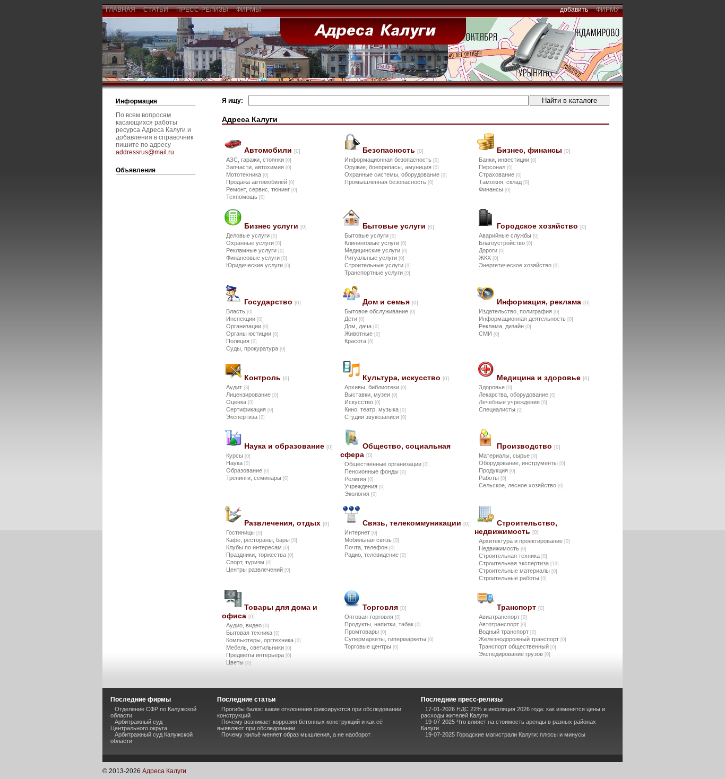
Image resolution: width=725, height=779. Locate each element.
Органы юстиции (252, 333)
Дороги (492, 250)
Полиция (241, 341)
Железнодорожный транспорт (522, 639)
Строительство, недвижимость (515, 527)
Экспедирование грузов (514, 654)
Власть (239, 311)
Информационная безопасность (391, 159)
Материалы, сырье (508, 455)
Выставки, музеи (371, 394)
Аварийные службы (509, 235)
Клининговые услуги (375, 243)
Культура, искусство (405, 377)
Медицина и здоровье (543, 377)
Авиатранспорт (503, 617)
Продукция (497, 470)
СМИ (489, 333)
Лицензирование (252, 394)
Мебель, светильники (258, 647)
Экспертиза (245, 417)
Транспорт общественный (517, 646)
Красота (359, 341)
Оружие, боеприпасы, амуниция (391, 167)
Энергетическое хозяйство (519, 265)
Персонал (496, 167)
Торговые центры (371, 646)
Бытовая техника (253, 632)
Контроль (266, 377)
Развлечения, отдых (286, 523)
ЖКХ (488, 258)
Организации (247, 326)
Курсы (238, 455)
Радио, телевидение (375, 555)
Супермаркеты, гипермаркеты (389, 639)
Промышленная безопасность (389, 182)
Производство (528, 446)
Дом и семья (390, 301)
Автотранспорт (503, 624)
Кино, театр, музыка (375, 409)
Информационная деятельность (526, 319)
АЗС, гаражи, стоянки (258, 159)
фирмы (248, 9)
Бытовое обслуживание (380, 311)
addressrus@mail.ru (145, 152)
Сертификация (249, 409)
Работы (492, 478)
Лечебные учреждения (513, 402)
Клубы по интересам (257, 547)
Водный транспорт (507, 631)
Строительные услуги (377, 265)
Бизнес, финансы (534, 150)
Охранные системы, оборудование (395, 174)
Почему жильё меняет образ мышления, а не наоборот (295, 734)
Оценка (240, 402)
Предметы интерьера (258, 655)
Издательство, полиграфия (519, 311)
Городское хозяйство (541, 226)
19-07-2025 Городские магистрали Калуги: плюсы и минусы (505, 734)
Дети (354, 319)
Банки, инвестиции (508, 159)
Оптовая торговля (372, 617)
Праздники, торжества (260, 555)
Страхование (500, 174)
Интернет (360, 532)
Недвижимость (503, 548)
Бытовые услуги (398, 226)
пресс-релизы (202, 9)
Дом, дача (361, 326)
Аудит (237, 387)
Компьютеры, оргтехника (263, 640)
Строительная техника (513, 556)
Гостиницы (244, 532)
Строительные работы (513, 578)
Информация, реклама (543, 301)
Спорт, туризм (249, 562)
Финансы (495, 189)
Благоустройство (505, 243)
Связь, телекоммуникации (416, 523)
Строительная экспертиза (519, 563)
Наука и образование (288, 446)
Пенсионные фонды (375, 471)
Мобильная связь (371, 540)
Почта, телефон (369, 547)
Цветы (238, 662)
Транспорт (521, 607)
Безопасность (393, 150)
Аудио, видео (247, 625)
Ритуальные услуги (374, 258)
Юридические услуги (258, 265)
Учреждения (364, 486)
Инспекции (244, 319)
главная (120, 9)
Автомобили (272, 150)
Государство (272, 301)
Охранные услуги (253, 243)
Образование (248, 470)
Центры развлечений (258, 569)
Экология (360, 494)
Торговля (384, 607)
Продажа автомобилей (260, 182)
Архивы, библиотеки (375, 387)
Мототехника (247, 174)
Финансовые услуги (256, 258)
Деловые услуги (251, 235)
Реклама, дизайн (505, 326)
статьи (155, 9)
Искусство (362, 402)
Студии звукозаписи (375, 417)
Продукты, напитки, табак (382, 624)
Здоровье (495, 387)
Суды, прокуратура (256, 348)
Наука (238, 463)
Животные (362, 333)
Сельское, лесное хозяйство (521, 485)
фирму (608, 9)
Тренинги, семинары (257, 478)
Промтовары (365, 631)
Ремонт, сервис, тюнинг (261, 189)
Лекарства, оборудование (517, 394)
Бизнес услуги (275, 226)
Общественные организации (386, 464)
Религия (359, 479)
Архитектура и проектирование (524, 541)
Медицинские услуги (376, 250)
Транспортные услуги (377, 272)
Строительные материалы (518, 570)
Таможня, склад (504, 182)
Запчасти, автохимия (258, 167)
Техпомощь (245, 197)
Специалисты (501, 409)
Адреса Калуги (164, 771)
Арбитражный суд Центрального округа (138, 725)
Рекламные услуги (255, 250)
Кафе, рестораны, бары (261, 540)
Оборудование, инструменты (522, 463)
